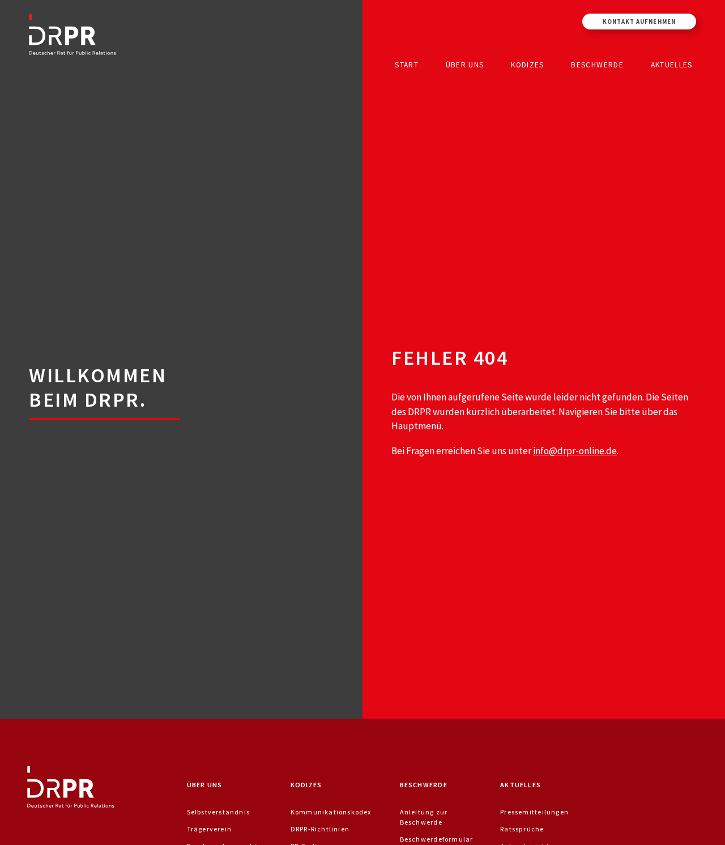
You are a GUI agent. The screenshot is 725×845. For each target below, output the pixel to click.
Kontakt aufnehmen (639, 21)
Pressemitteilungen (534, 812)
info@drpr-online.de (575, 451)
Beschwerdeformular (437, 839)
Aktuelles (672, 64)
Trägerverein (209, 829)
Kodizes (527, 64)
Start (407, 64)
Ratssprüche (522, 829)
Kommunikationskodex (331, 812)
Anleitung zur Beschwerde (424, 817)
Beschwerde (597, 64)
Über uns (465, 64)
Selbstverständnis (218, 812)
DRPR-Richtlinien (320, 829)
